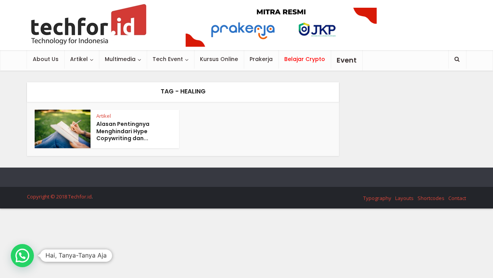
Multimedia (120, 59)
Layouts (404, 198)
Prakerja (261, 59)
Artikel (79, 59)
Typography (377, 198)
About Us (46, 59)
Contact (457, 198)
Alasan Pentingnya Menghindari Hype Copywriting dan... (122, 131)
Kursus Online (219, 59)
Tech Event (168, 59)
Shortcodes (431, 198)
